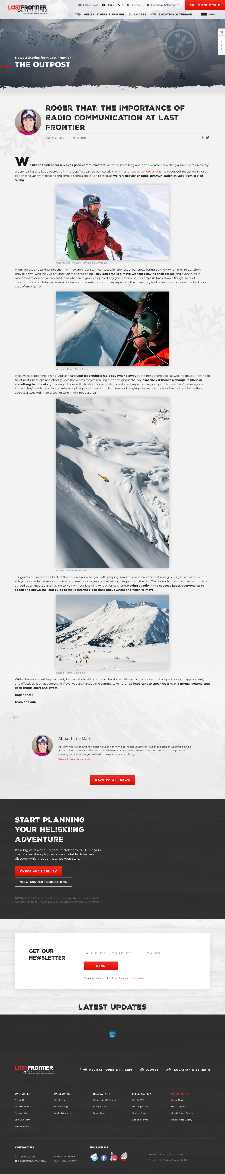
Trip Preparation (140, 1106)
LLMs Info (183, 1154)
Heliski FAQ (138, 1100)
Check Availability (38, 871)
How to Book (139, 1113)
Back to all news (112, 780)
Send (100, 965)
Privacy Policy (167, 1154)
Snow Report (178, 1106)
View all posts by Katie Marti (75, 759)
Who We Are (23, 1094)
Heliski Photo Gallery (182, 1113)
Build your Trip (204, 5)
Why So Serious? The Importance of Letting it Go (16, 718)
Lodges (140, 14)
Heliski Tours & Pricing (104, 14)
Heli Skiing (59, 1100)
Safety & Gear (100, 1106)
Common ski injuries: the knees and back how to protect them (210, 718)
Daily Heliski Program (104, 1100)
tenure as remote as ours (144, 171)
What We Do (62, 1094)
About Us (20, 1100)
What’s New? (179, 1094)
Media (110, 5)
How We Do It (102, 1094)
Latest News (90, 5)
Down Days (99, 1113)
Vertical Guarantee (63, 1113)
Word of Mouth (23, 1106)
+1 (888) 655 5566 (26, 1156)
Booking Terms (140, 1119)
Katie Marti (79, 137)
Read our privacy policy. (131, 978)
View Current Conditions (43, 881)
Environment (22, 1126)
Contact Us (21, 1113)
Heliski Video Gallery (181, 1119)
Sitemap (153, 1154)
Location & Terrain (175, 14)
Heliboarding (61, 1106)
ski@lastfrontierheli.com (32, 1160)
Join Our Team (22, 1119)
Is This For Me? (141, 1094)
